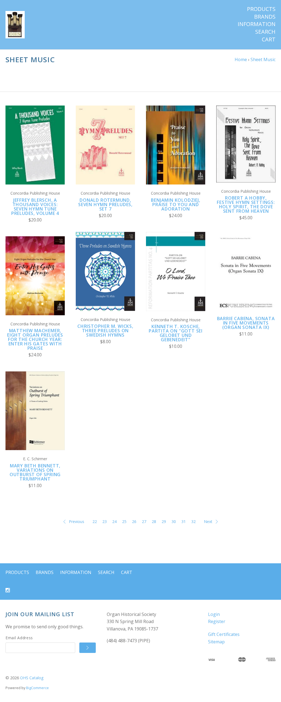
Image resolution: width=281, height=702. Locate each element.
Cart (269, 39)
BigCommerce (37, 687)
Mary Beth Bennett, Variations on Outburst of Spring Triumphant (35, 472)
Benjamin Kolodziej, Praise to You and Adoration (175, 204)
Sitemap (216, 642)
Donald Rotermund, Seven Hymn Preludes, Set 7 (105, 204)
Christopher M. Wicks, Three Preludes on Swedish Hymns (105, 330)
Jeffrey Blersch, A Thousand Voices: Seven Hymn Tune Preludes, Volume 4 (35, 206)
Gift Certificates (224, 634)
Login (214, 614)
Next (208, 521)
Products (261, 9)
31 (183, 521)
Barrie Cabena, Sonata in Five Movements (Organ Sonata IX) (246, 323)
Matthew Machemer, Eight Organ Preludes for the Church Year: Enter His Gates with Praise (35, 339)
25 (124, 521)
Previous (76, 521)
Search (265, 31)
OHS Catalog (32, 677)
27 (144, 521)
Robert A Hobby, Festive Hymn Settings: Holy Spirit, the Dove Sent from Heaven (246, 204)
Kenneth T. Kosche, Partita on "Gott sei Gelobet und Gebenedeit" (176, 333)
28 (154, 521)
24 (114, 521)
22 (94, 521)
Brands (265, 16)
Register (216, 621)
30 (174, 521)
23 (104, 521)
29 (164, 521)
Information (257, 24)
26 (134, 521)
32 (193, 521)
